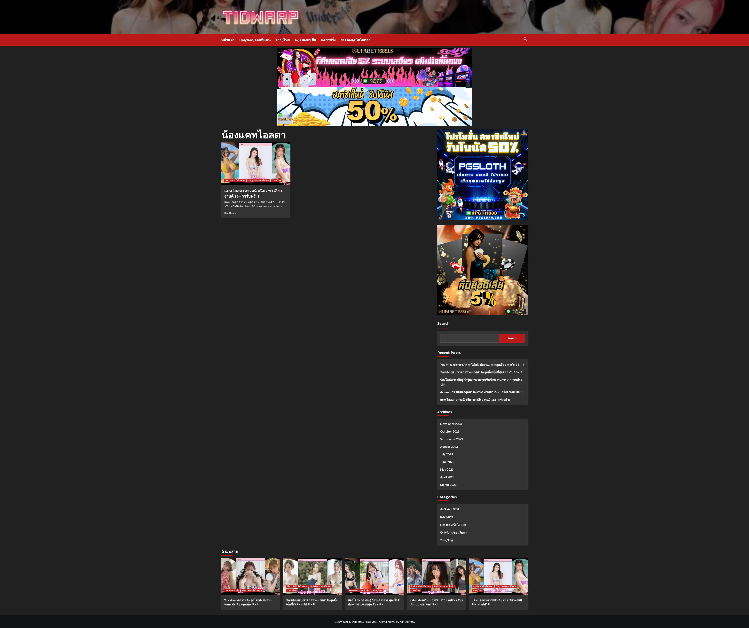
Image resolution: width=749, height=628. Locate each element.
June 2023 (447, 462)
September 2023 (451, 439)
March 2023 (448, 484)
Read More (230, 212)
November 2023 (451, 424)
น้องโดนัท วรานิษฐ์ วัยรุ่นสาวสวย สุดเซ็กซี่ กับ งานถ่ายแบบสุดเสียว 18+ (481, 382)
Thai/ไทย (282, 40)
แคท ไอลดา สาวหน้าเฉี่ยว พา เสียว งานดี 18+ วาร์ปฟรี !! (475, 399)
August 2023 (449, 446)
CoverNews (387, 621)
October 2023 (450, 431)
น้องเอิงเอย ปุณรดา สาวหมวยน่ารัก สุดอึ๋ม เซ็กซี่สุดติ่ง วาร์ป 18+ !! (481, 372)
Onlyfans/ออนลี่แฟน (255, 40)
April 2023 (447, 477)
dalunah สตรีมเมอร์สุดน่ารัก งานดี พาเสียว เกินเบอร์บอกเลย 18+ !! (482, 392)
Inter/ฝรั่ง (328, 40)
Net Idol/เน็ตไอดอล (356, 40)
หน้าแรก (227, 40)
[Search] (525, 39)
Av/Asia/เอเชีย (305, 40)
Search (443, 323)
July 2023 (446, 454)
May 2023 (447, 469)
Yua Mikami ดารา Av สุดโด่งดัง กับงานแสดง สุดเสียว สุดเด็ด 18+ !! (482, 364)
